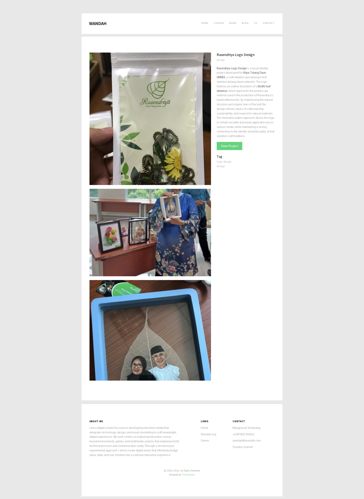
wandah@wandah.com (247, 440)
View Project (229, 146)
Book (233, 23)
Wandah (98, 23)
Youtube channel (243, 447)
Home (205, 23)
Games (205, 440)
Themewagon (188, 474)
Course (219, 23)
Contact (269, 23)
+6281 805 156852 (243, 434)
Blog (245, 23)
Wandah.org (208, 434)
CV (255, 23)
